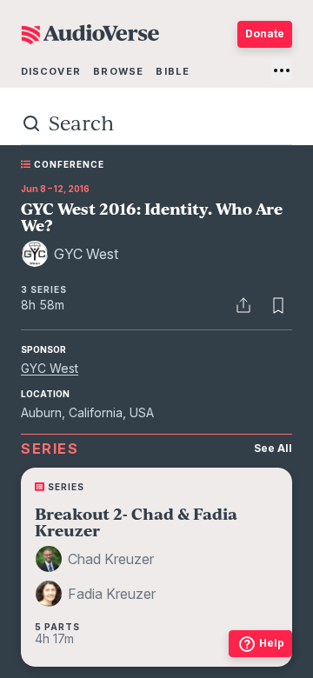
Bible (173, 71)
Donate (264, 33)
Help (271, 642)
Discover (51, 71)
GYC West (49, 368)
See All (273, 448)
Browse (118, 71)
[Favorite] (278, 305)
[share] (243, 305)
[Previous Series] (41, 577)
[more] (281, 70)
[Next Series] (271, 577)
